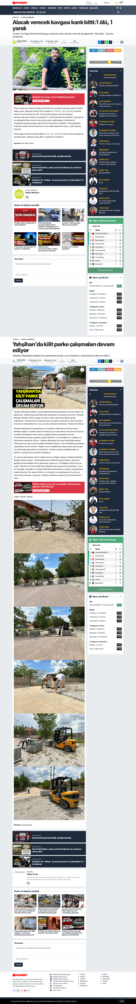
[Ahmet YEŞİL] (93, 171)
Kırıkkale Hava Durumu (60, 977)
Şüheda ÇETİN (104, 198)
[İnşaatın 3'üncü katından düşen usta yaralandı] (73, 215)
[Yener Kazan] (93, 142)
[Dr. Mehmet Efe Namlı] (93, 133)
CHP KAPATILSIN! (110, 78)
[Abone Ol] (121, 42)
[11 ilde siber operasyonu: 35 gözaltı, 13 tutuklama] (25, 239)
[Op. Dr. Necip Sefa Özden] (93, 113)
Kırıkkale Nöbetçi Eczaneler (61, 974)
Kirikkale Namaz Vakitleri (60, 979)
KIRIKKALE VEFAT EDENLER (24, 12)
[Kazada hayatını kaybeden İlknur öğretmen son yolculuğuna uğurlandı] (73, 901)
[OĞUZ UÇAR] (93, 191)
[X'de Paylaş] (102, 42)
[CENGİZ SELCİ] (93, 162)
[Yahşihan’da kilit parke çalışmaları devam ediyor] (49, 387)
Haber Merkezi (32, 193)
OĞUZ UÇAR (103, 188)
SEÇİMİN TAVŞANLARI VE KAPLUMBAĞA (108, 153)
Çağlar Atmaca (110, 75)
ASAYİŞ (26, 8)
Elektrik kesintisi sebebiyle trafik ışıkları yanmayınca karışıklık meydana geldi (48, 911)
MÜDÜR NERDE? (105, 173)
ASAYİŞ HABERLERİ (27, 17)
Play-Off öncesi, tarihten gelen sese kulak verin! (110, 105)
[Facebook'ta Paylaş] (99, 42)
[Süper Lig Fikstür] (121, 278)
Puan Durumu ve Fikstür (60, 983)
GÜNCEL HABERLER (27, 339)
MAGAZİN (94, 8)
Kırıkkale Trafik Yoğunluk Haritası (63, 981)
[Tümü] (121, 71)
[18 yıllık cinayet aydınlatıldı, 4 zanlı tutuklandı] (25, 215)
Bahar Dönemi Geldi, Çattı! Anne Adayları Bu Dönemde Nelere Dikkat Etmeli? (109, 134)
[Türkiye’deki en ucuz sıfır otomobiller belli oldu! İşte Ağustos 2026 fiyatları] (73, 923)
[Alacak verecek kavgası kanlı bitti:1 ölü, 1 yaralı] (49, 68)
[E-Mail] (27, 197)
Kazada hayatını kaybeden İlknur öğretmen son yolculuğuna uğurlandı (72, 911)
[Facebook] (14, 990)
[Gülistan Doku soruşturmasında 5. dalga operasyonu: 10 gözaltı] (49, 239)
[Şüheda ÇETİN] (93, 200)
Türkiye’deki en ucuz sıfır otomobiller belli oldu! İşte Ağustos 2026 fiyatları (72, 933)
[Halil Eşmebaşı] (93, 104)
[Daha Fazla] (110, 42)
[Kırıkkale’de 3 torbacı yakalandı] (73, 239)
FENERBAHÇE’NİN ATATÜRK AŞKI (109, 192)
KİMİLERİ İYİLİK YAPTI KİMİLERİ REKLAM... (109, 212)
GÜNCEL (34, 8)
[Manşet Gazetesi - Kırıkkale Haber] (20, 3)
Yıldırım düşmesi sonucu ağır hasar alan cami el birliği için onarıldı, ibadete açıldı (25, 911)
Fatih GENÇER (104, 180)
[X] (17, 990)
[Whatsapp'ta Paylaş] (106, 42)
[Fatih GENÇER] (93, 181)
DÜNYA (105, 974)
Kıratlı (101, 183)
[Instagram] (21, 990)
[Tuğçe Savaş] (93, 210)
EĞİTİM (66, 8)
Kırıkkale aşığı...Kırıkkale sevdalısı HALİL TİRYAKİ (107, 163)
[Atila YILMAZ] (93, 94)
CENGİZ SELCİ (104, 159)
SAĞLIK (74, 8)
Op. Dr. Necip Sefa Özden (108, 111)
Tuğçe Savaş (104, 208)
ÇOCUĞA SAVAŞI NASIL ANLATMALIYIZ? (107, 202)
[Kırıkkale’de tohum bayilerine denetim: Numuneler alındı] (49, 923)
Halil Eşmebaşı (105, 101)
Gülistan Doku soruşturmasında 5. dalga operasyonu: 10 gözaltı (47, 249)
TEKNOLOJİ (83, 8)
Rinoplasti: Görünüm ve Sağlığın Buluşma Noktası (108, 115)
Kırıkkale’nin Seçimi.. (106, 124)
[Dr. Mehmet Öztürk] (93, 123)
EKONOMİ (52, 8)
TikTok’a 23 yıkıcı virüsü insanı (109, 144)
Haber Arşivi (57, 990)
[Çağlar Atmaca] (95, 75)
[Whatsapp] (28, 990)
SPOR (60, 8)
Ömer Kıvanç (104, 150)
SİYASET (42, 8)
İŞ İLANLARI (41, 12)
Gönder (19, 280)
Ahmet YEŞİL (104, 170)
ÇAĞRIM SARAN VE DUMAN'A (110, 95)
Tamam (122, 1001)
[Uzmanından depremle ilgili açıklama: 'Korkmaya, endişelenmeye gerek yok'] (25, 923)
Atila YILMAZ (104, 93)
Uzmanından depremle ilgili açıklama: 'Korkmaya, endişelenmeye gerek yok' (24, 933)
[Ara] (117, 8)
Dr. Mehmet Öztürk (106, 122)
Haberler (16, 17)
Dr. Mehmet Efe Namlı (107, 130)
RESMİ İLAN (17, 8)
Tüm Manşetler (58, 985)
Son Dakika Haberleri (59, 988)
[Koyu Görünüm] (120, 8)
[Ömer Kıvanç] (93, 152)
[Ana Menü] (117, 12)
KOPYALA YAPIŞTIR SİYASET (109, 86)
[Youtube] (25, 990)
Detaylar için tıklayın (105, 270)
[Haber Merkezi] (19, 194)
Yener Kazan (104, 141)
